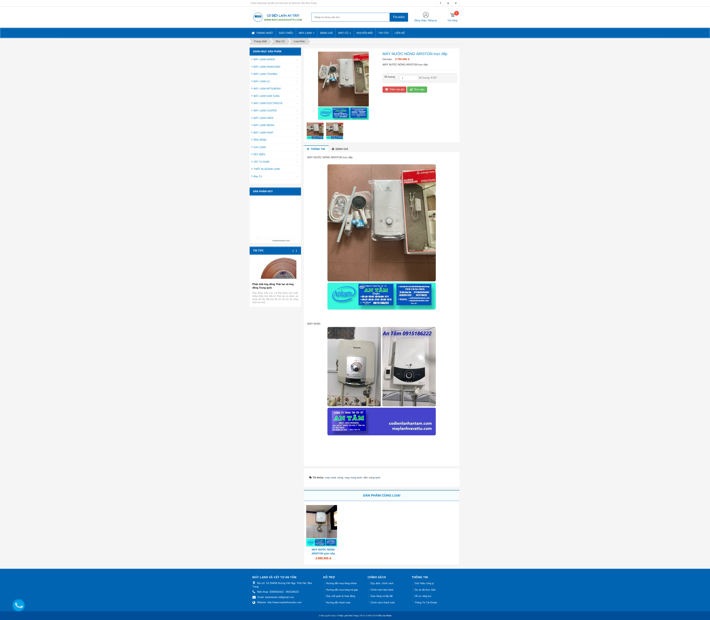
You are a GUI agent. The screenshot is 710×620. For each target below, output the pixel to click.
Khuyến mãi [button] (365, 32)
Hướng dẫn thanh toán (338, 602)
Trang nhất (264, 32)
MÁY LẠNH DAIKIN (264, 59)
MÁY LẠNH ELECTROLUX (268, 103)
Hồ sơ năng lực (423, 596)
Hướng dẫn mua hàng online (341, 583)
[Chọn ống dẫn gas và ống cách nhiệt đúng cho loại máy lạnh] (285, 274)
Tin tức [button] (383, 32)
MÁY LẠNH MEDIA (263, 125)
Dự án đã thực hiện (425, 589)
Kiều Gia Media (384, 615)
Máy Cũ (257, 176)
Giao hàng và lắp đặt (382, 596)
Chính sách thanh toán (383, 602)
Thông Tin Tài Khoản (426, 602)
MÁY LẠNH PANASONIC (267, 66)
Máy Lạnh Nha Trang (348, 615)
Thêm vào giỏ (396, 89)
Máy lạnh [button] (306, 32)
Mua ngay (419, 89)
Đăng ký (432, 20)
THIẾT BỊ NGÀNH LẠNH (266, 169)
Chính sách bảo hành (382, 589)
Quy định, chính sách (382, 583)
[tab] (316, 149)
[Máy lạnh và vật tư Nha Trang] (277, 17)
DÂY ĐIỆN (259, 154)
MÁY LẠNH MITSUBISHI (267, 88)
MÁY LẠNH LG (261, 81)
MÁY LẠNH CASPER (265, 110)
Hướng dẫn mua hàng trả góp (342, 589)
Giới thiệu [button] (286, 32)
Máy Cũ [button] (343, 32)
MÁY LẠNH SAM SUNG (266, 96)
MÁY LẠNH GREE (263, 118)
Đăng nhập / (421, 20)
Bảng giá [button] (326, 32)
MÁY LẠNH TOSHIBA (265, 74)
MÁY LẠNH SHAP (263, 132)
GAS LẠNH (259, 147)
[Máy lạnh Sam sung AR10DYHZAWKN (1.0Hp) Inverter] (275, 229)
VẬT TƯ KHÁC (261, 161)
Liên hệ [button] (400, 32)
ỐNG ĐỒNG (260, 139)
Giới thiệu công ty (424, 583)
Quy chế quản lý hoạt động (340, 596)
